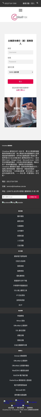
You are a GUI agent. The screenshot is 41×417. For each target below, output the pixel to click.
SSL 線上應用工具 (20, 290)
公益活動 (20, 245)
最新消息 (20, 221)
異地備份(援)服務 (20, 395)
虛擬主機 (20, 335)
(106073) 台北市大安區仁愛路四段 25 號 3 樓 (23, 191)
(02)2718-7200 (10, 3)
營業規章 (20, 266)
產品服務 (20, 310)
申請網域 (20, 316)
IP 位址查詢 (20, 295)
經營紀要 (20, 236)
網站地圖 (11, 408)
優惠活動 (26, 3)
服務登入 (20, 350)
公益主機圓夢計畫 (20, 345)
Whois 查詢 (21, 321)
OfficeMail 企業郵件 (20, 325)
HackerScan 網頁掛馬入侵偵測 (20, 380)
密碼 (9, 58)
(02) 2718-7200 (12, 181)
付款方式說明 (20, 261)
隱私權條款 (20, 276)
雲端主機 (20, 340)
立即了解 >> (20, 90)
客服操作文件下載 (20, 281)
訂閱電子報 (32, 197)
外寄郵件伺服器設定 (20, 285)
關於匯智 (20, 211)
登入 (33, 3)
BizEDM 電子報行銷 (20, 375)
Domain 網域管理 (20, 356)
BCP (20, 305)
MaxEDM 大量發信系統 (20, 370)
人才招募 (20, 241)
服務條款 (20, 271)
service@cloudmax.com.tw (16, 186)
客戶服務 (20, 251)
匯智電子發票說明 (20, 256)
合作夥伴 (20, 231)
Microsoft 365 (20, 390)
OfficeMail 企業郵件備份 (20, 366)
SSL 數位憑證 (20, 330)
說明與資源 (20, 300)
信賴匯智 (20, 226)
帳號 (9, 48)
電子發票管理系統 (20, 385)
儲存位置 (11, 67)
